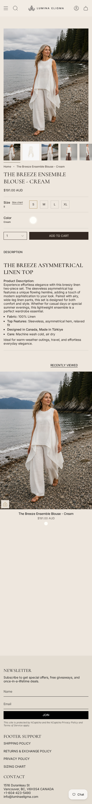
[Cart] (85, 8)
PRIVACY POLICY (17, 759)
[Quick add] (5, 504)
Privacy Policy (70, 722)
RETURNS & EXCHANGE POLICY (28, 751)
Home (7, 166)
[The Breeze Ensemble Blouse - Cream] (46, 440)
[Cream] (46, 523)
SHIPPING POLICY (17, 743)
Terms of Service (13, 725)
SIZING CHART (15, 766)
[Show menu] (5, 8)
